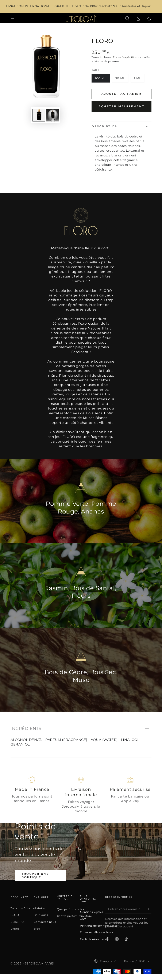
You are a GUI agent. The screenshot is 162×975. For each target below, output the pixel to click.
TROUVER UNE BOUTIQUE (35, 875)
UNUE (15, 928)
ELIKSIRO (17, 921)
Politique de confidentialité (98, 925)
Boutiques (41, 915)
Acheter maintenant (121, 106)
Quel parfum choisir (70, 909)
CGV (83, 918)
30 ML (121, 79)
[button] (127, 18)
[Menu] (12, 18)
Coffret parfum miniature (74, 916)
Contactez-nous (45, 921)
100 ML (102, 79)
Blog (37, 928)
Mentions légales (91, 912)
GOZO (15, 915)
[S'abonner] (149, 909)
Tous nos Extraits (22, 908)
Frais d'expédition (125, 57)
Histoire (39, 908)
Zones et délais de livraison (98, 932)
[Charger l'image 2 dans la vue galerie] (52, 115)
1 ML (139, 79)
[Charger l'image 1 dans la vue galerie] (38, 115)
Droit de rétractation (94, 939)
